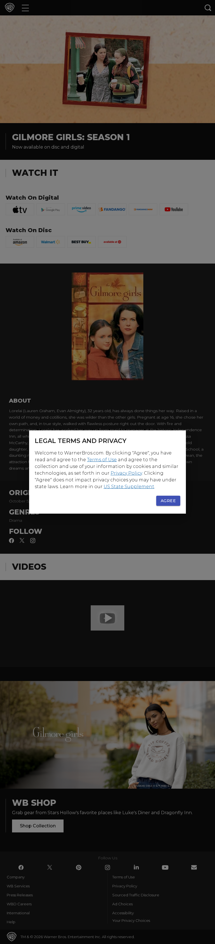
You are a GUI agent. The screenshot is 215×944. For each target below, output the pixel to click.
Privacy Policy (126, 473)
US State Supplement (129, 486)
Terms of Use (102, 459)
